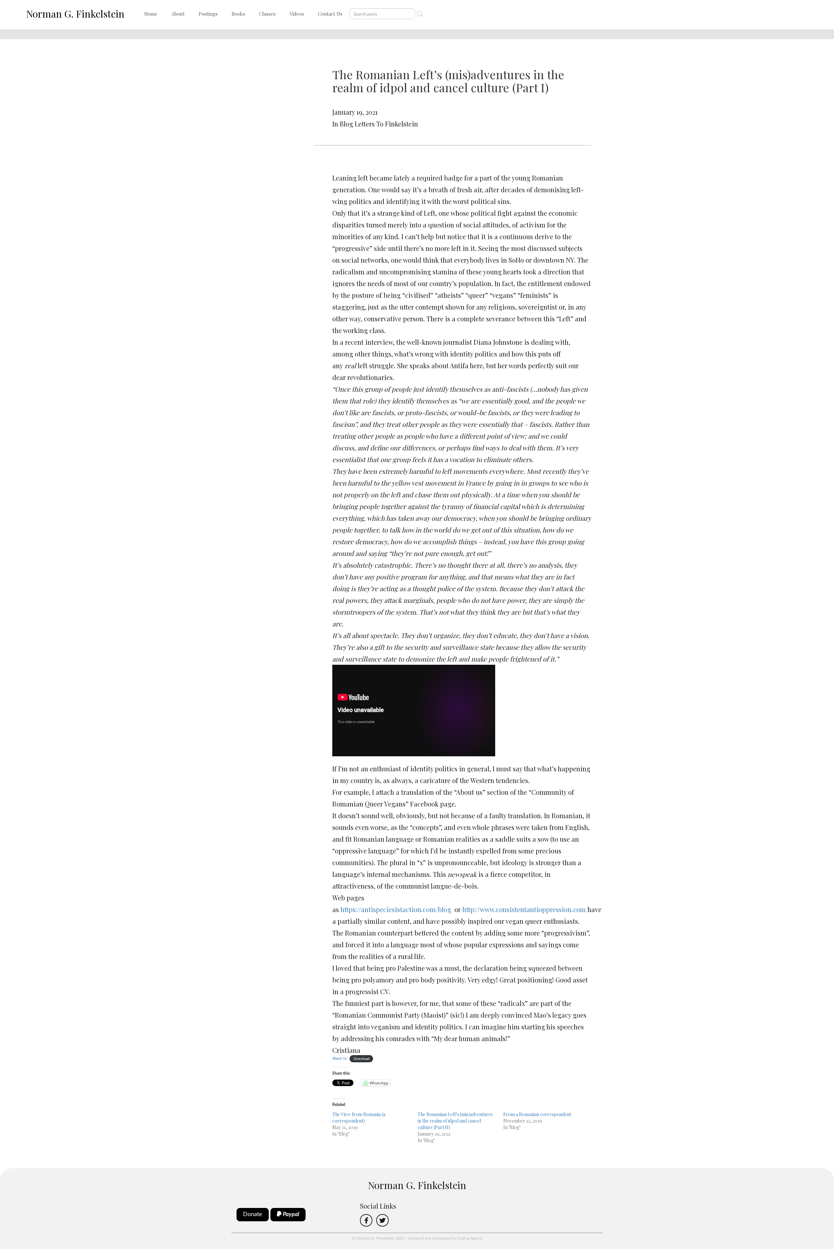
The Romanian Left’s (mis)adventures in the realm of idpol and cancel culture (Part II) (455, 1120)
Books (238, 13)
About (178, 13)
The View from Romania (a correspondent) (358, 1117)
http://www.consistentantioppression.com (524, 909)
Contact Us (330, 13)
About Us (339, 1058)
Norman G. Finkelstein (75, 13)
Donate (252, 1214)
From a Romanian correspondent (537, 1114)
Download (361, 1058)
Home (150, 13)
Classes (267, 13)
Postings (208, 13)
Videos (297, 13)
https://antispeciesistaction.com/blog (395, 909)
